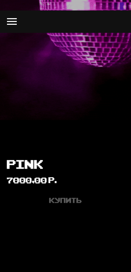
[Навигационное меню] (12, 21)
